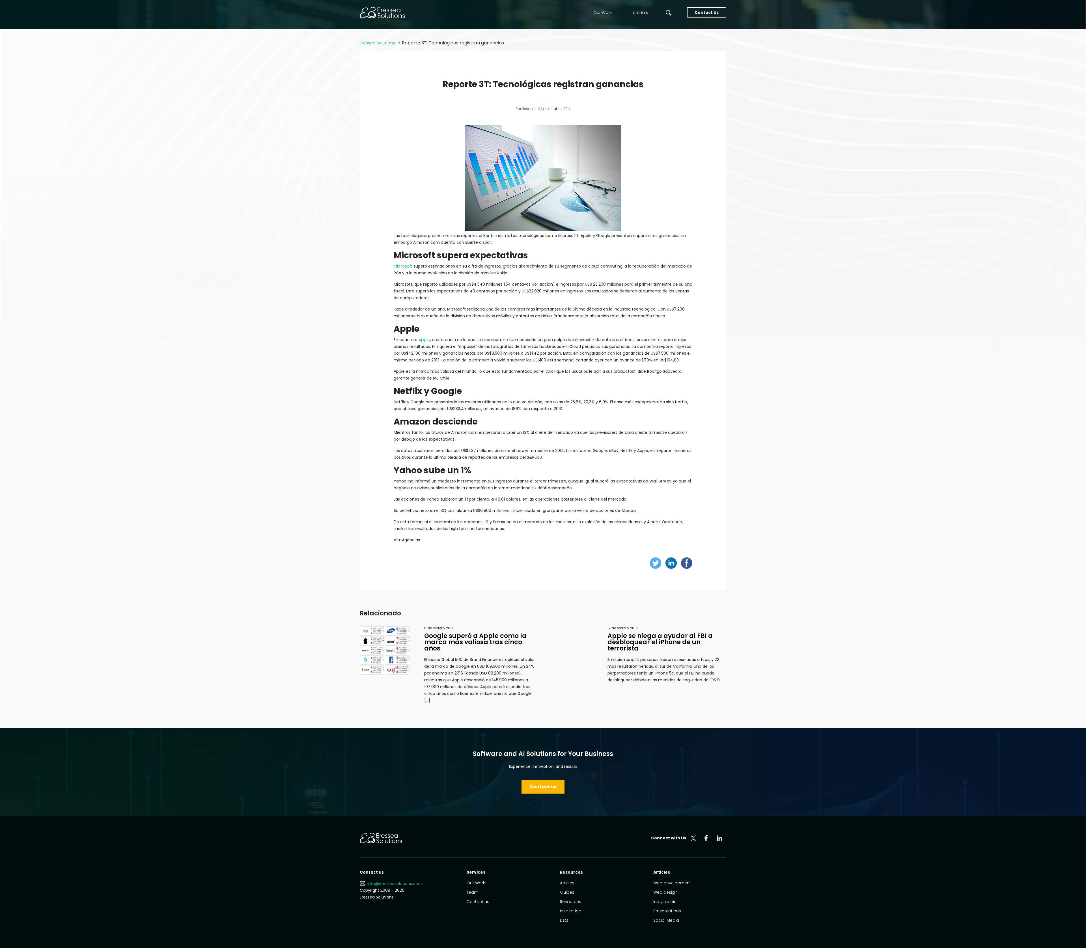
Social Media (666, 920)
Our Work (602, 12)
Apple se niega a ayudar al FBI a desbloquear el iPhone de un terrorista (660, 642)
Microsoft (403, 266)
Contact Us (707, 12)
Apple (424, 339)
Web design (665, 892)
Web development (672, 883)
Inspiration (570, 911)
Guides (567, 892)
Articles (567, 883)
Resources (570, 901)
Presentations (667, 911)
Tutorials (639, 12)
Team (472, 892)
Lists (564, 920)
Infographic (664, 901)
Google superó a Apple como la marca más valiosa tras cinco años (475, 642)
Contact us (543, 786)
